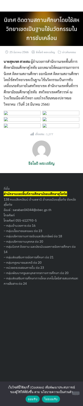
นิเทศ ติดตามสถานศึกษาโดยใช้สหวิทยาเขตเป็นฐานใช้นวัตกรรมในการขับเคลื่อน (41, 29)
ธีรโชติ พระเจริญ (45, 52)
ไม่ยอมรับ (51, 399)
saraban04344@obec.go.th (32, 209)
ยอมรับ (32, 399)
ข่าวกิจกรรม (69, 52)
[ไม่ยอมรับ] (76, 393)
